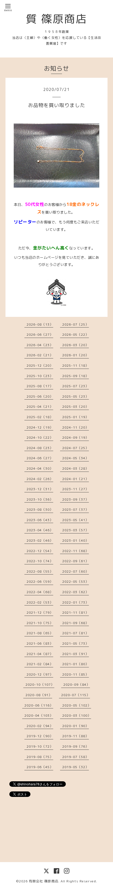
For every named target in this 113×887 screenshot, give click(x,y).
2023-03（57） (75, 530)
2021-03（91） (75, 653)
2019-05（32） (75, 767)
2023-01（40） (75, 540)
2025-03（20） (75, 406)
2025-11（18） (75, 365)
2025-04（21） (40, 406)
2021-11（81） (75, 612)
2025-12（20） (40, 365)
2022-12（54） (40, 551)
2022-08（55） (40, 571)
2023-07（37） (75, 509)
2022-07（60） (75, 571)
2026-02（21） (40, 355)
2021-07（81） (75, 633)
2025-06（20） (40, 396)
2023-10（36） (40, 499)
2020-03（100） (76, 715)
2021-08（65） (40, 633)
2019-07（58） (75, 756)
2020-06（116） (38, 705)
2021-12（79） (40, 612)
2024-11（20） (75, 427)
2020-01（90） (75, 726)
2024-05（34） (75, 458)
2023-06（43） (40, 520)
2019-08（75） (40, 756)
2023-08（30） (40, 509)
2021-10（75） (40, 623)
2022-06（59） (40, 581)
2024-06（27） (40, 458)
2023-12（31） (40, 489)
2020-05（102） (76, 705)
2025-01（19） (75, 417)
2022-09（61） (75, 561)
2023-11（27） (75, 489)
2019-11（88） (75, 736)
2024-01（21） (75, 478)
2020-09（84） (76, 684)
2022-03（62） (75, 592)
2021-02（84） (40, 664)
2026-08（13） (40, 324)
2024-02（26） (40, 478)
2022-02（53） (40, 602)
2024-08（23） (40, 448)
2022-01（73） (75, 602)
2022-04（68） (40, 592)
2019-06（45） (40, 767)
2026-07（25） (75, 324)
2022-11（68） (75, 551)
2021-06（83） (40, 643)
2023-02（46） (40, 540)
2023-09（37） (75, 499)
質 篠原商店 (56, 18)
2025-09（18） (75, 376)
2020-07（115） (75, 695)
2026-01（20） (75, 355)
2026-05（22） (75, 334)
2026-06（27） (40, 334)
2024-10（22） (40, 437)
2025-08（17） (40, 386)
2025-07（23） (75, 386)
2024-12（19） (40, 427)
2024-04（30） (40, 468)
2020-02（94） (40, 726)
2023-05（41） (75, 520)
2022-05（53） (75, 581)
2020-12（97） (40, 674)
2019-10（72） (40, 746)
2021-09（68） (75, 623)
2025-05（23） (75, 396)
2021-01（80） (75, 664)
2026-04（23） (40, 345)
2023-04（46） (40, 530)
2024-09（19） (75, 437)
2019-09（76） (75, 746)
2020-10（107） (40, 684)
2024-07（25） (75, 448)
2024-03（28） (75, 468)
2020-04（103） (38, 715)
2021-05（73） (75, 643)
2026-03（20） (75, 345)
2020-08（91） (39, 695)
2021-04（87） (40, 653)
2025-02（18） (40, 417)
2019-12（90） (40, 736)
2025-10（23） (40, 376)
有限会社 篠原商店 (43, 881)
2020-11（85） (75, 674)
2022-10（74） (40, 561)
